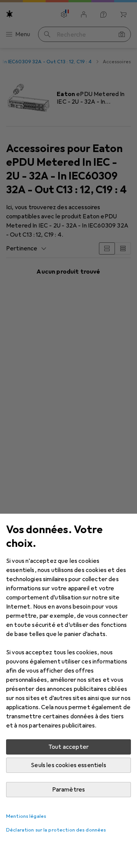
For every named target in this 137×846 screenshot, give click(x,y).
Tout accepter (68, 747)
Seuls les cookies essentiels (68, 765)
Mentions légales (26, 816)
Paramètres (68, 789)
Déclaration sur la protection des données (56, 830)
